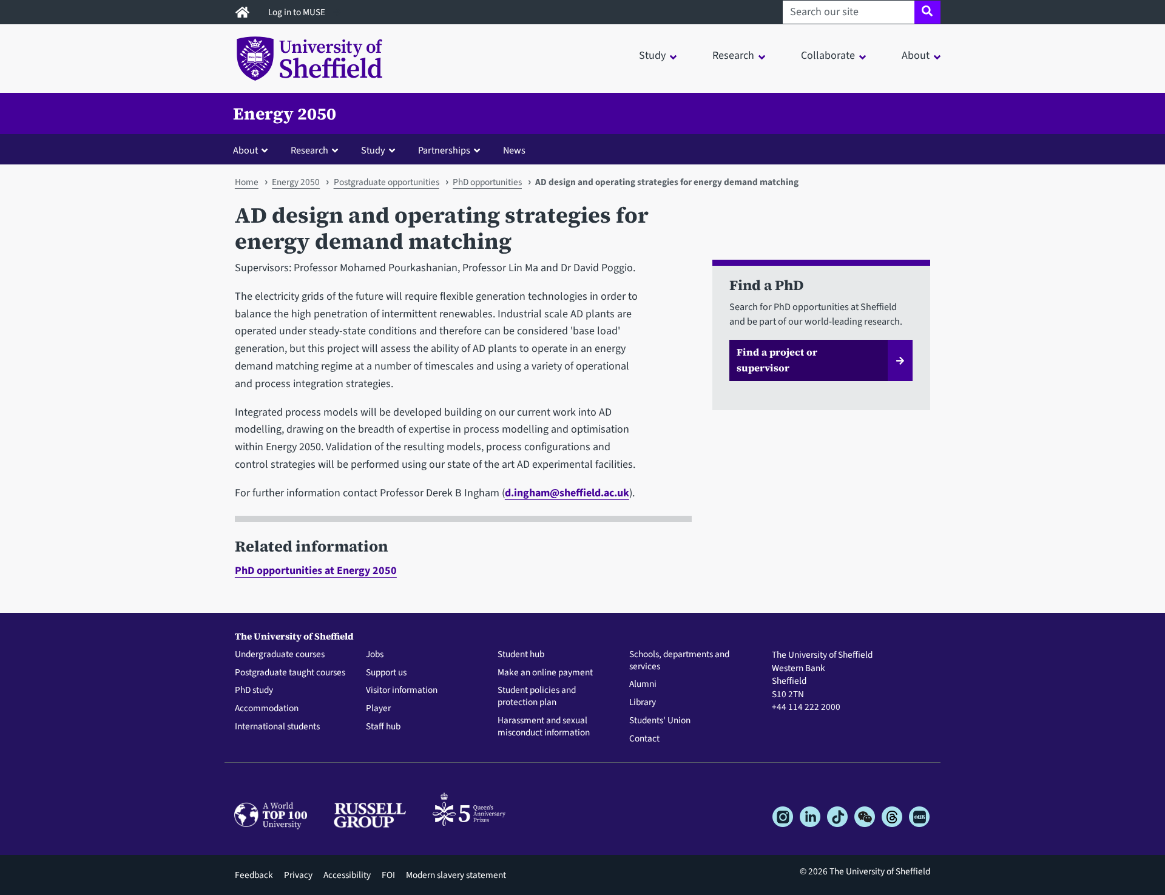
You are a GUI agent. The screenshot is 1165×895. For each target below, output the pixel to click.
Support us (386, 673)
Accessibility (347, 875)
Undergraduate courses (280, 655)
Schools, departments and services (679, 661)
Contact (644, 739)
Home (246, 182)
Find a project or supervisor (777, 359)
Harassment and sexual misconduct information (544, 727)
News (514, 150)
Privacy (298, 875)
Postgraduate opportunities (386, 182)
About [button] (916, 55)
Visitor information (401, 690)
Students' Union (660, 721)
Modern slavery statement (456, 875)
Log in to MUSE (297, 12)
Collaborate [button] (828, 55)
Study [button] (652, 55)
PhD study (254, 690)
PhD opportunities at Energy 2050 (316, 570)
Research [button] (733, 55)
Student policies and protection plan (537, 696)
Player (378, 709)
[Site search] (927, 12)
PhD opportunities (487, 182)
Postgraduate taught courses (290, 673)
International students (277, 727)
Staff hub (383, 727)
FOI (388, 875)
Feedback (254, 875)
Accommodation (267, 709)
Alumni (643, 684)
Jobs (374, 655)
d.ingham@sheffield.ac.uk (567, 493)
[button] (253, 149)
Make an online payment (545, 673)
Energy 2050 (284, 113)
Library (642, 703)
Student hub (521, 655)
